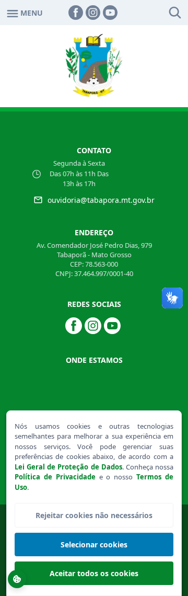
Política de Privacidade (55, 477)
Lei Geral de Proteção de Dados (68, 467)
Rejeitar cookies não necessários (94, 515)
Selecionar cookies (94, 544)
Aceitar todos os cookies (94, 573)
